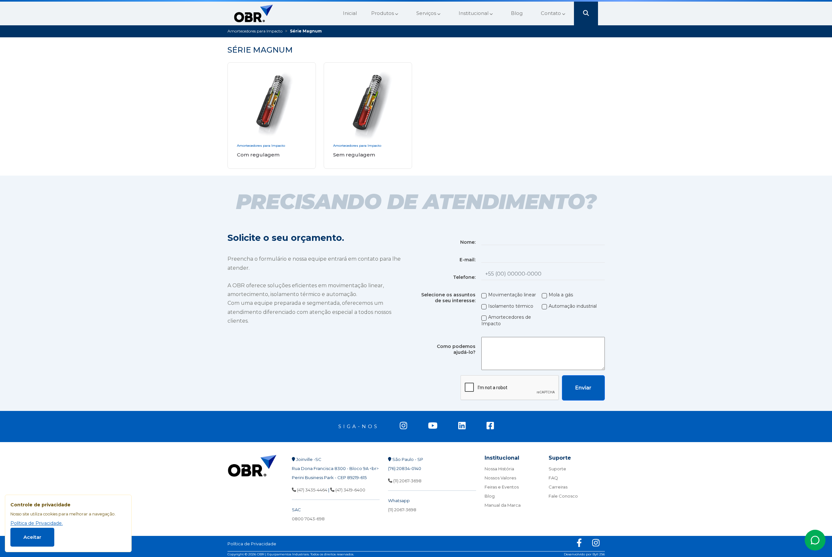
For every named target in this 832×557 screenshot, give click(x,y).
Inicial (350, 13)
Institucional (474, 13)
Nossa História (499, 468)
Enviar (583, 388)
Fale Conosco (563, 496)
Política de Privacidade (252, 543)
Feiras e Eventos (502, 486)
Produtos (383, 13)
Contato (551, 13)
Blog (517, 13)
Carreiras (558, 486)
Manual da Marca (503, 505)
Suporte (557, 468)
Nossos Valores (500, 477)
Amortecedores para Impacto (255, 31)
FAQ (553, 477)
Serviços (426, 13)
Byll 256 (598, 554)
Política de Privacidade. (36, 523)
